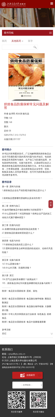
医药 (4, 41)
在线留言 (30, 375)
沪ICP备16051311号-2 (11, 364)
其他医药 (16, 41)
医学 (30, 41)
